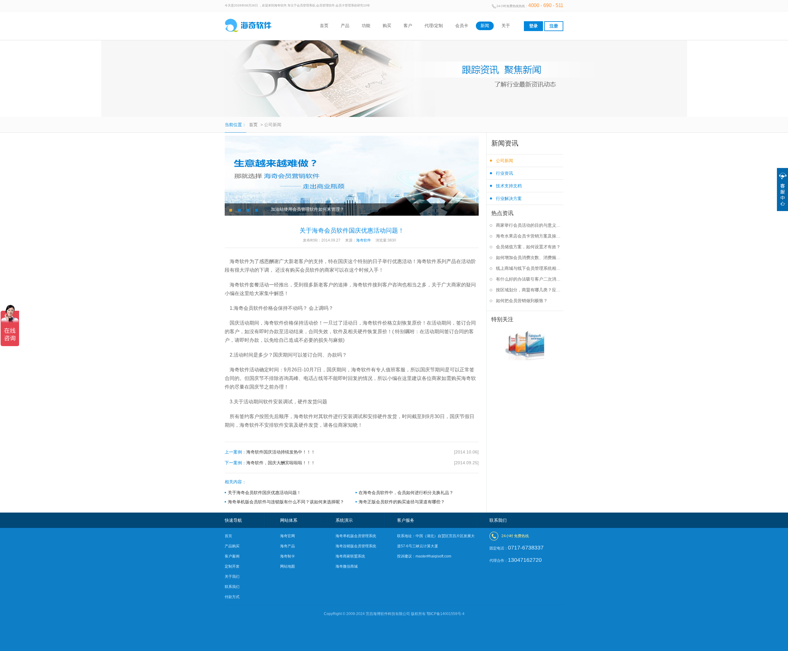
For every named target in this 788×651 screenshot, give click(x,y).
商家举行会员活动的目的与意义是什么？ (529, 225)
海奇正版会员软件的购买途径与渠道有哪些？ (402, 501)
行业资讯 (504, 173)
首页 (324, 25)
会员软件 (253, 308)
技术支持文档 (509, 185)
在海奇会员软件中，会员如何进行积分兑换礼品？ (406, 492)
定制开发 (232, 566)
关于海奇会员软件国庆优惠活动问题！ (264, 492)
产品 (345, 25)
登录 (533, 25)
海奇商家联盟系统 (350, 556)
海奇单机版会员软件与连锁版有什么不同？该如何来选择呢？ (286, 501)
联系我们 (232, 587)
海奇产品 (287, 546)
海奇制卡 (287, 556)
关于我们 (232, 576)
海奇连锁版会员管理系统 (356, 546)
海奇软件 (249, 425)
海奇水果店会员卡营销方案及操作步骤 (529, 236)
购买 (387, 25)
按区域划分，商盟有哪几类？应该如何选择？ (529, 289)
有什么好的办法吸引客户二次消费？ (529, 279)
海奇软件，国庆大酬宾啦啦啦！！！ (352, 462)
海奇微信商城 (347, 566)
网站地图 (287, 566)
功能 (366, 25)
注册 (553, 25)
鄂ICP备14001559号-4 (445, 614)
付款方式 (232, 597)
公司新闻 (504, 160)
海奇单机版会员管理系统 (356, 536)
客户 (408, 25)
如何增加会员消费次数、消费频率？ (529, 257)
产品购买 (232, 546)
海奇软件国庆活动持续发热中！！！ (352, 451)
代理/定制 (433, 25)
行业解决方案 (509, 198)
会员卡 (461, 25)
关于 (505, 25)
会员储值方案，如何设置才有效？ (528, 246)
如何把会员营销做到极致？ (522, 300)
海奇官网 (287, 536)
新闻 (484, 25)
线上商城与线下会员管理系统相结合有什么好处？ (529, 268)
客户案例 (232, 556)
